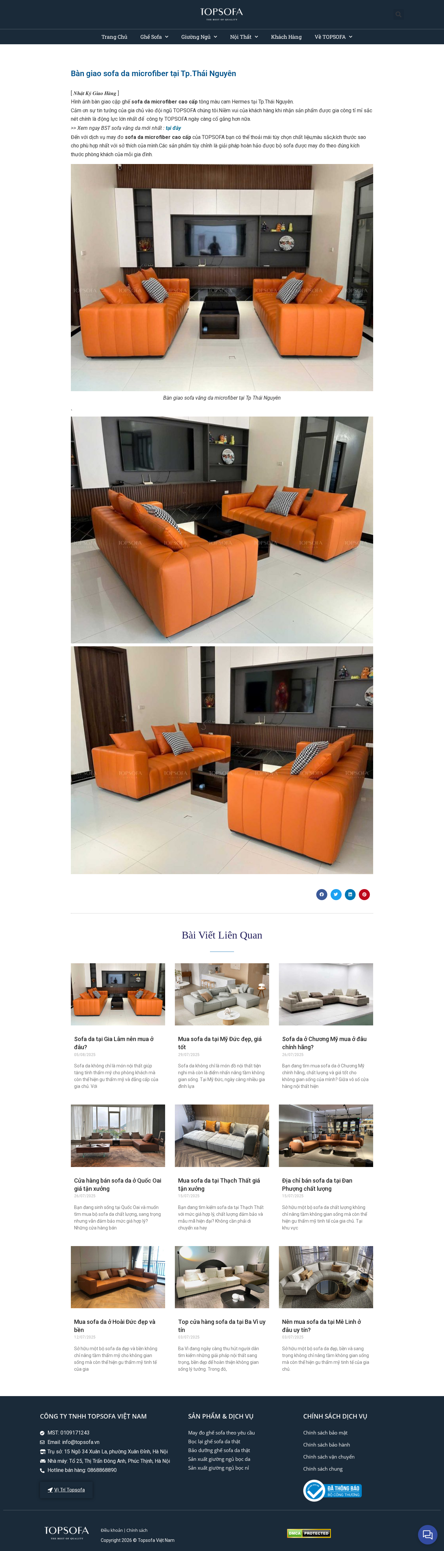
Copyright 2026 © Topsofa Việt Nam (138, 1540)
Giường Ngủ (196, 36)
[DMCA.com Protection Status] (309, 1536)
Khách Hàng (286, 36)
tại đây (173, 128)
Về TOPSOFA (330, 36)
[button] (398, 14)
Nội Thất (241, 36)
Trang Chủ (114, 36)
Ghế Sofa (151, 36)
